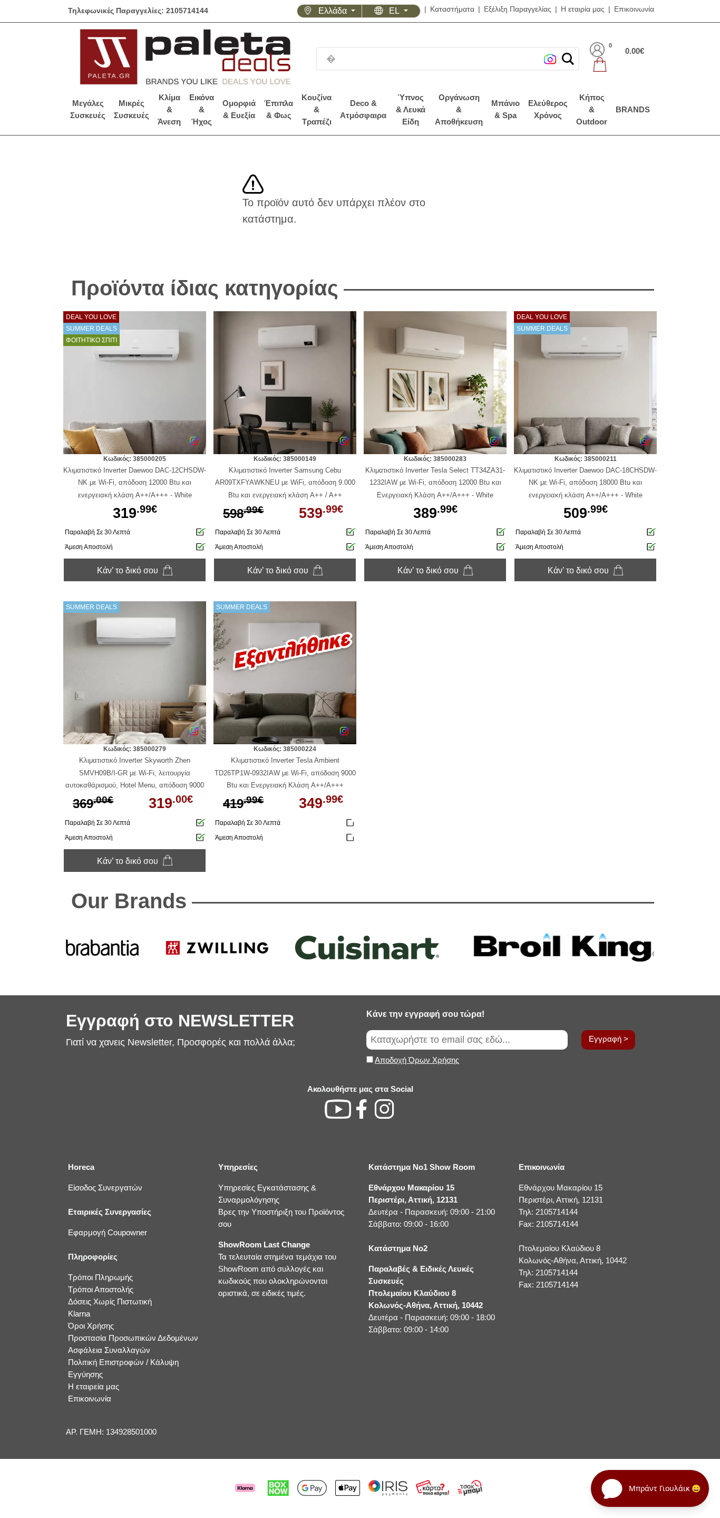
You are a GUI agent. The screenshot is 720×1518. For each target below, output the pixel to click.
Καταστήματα (452, 9)
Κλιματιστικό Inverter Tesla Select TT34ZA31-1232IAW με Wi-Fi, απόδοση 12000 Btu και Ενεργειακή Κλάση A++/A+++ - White (435, 482)
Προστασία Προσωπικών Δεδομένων (133, 1337)
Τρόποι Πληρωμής (100, 1277)
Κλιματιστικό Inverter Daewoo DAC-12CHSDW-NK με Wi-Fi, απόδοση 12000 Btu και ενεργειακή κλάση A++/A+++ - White (134, 482)
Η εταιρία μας (583, 9)
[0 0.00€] (617, 64)
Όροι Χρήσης (91, 1325)
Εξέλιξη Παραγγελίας (517, 9)
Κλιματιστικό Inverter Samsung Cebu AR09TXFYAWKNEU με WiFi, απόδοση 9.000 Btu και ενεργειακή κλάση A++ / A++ (285, 482)
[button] (568, 59)
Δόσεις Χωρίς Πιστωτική (110, 1301)
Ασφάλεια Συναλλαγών (109, 1350)
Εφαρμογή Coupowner (107, 1232)
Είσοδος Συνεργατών (105, 1187)
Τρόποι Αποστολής (100, 1289)
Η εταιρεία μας (93, 1386)
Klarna (79, 1313)
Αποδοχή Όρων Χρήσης (417, 1059)
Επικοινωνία (634, 9)
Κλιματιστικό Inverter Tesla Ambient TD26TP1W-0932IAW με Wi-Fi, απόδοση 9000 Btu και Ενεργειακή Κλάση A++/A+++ (285, 772)
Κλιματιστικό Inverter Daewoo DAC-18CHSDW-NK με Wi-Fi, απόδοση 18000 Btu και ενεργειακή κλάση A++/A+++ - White (585, 482)
